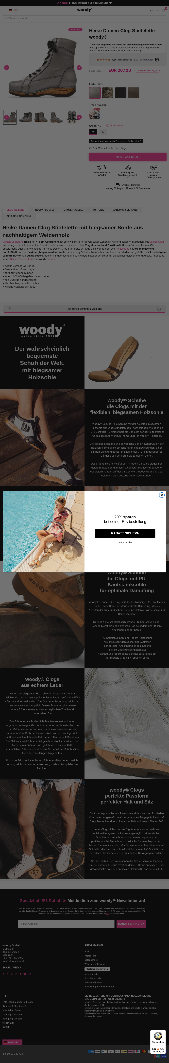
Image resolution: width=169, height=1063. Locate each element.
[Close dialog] (162, 495)
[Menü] (164, 1032)
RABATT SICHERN (125, 533)
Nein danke (125, 542)
